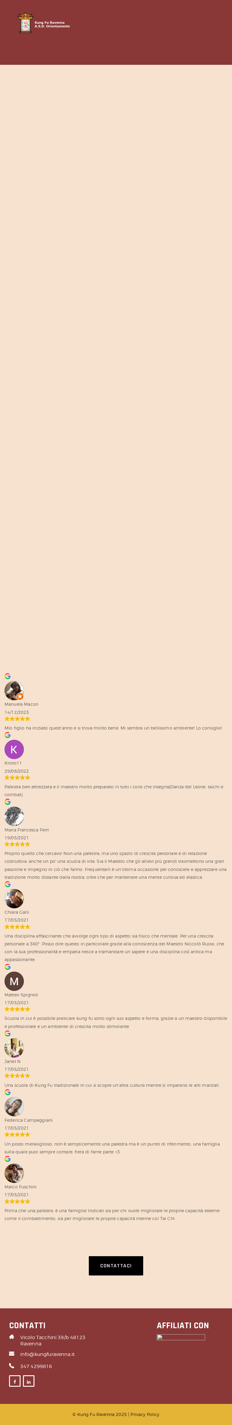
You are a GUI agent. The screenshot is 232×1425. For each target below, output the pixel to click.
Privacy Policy (144, 1414)
